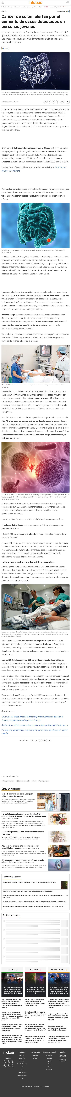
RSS (22, 1078)
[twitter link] (8, 1061)
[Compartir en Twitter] (53, 101)
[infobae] (35, 2)
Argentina (49, 1055)
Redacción (35, 1055)
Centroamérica (22, 1072)
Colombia (22, 1058)
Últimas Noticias (22, 1075)
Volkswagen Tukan (25, 7)
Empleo (35, 1058)
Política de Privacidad (63, 1060)
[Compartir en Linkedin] (57, 101)
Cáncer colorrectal (23, 781)
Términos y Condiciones (62, 1055)
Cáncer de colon (8, 781)
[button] (3, 2)
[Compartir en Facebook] (49, 101)
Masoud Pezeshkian (13, 7)
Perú (22, 1070)
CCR (34, 781)
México (22, 1067)
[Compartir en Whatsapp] (45, 101)
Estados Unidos (21, 1064)
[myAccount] (67, 2)
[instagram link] (12, 1061)
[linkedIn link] (12, 1065)
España (22, 1061)
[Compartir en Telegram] (62, 101)
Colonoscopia (43, 781)
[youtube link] (4, 1065)
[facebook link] (4, 1061)
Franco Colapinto (51, 7)
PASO (33, 7)
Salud (3, 11)
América (22, 1055)
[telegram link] (8, 1065)
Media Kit (49, 1070)
